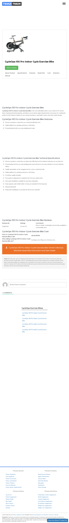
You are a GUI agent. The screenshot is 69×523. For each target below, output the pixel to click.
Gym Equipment (10, 476)
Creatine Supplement (43, 499)
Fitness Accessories (11, 478)
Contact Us (51, 514)
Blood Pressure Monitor (44, 474)
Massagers (41, 483)
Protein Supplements (11, 497)
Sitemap (56, 514)
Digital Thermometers (43, 476)
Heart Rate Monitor (43, 481)
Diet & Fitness (9, 503)
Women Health (9, 499)
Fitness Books (9, 487)
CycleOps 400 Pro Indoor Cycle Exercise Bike (34, 314)
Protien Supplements (50, 495)
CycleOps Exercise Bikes (42, 15)
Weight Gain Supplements (45, 505)
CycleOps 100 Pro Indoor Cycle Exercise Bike (34, 331)
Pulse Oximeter (42, 487)
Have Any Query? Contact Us (57, 520)
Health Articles (18, 487)
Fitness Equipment (11, 474)
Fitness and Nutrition (11, 481)
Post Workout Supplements (45, 501)
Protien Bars (41, 495)
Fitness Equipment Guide (18, 514)
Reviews (8, 507)
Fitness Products (10, 483)
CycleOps (30, 15)
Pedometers (41, 485)
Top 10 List (9, 495)
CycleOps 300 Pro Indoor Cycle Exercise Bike (34, 319)
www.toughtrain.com (38, 514)
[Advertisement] (34, 92)
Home (23, 15)
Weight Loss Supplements (45, 507)
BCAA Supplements (43, 497)
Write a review (11, 68)
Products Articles (10, 505)
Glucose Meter (42, 478)
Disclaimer (46, 514)
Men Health (9, 501)
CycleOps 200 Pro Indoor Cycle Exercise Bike (34, 325)
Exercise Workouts (11, 485)
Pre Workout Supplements (45, 503)
